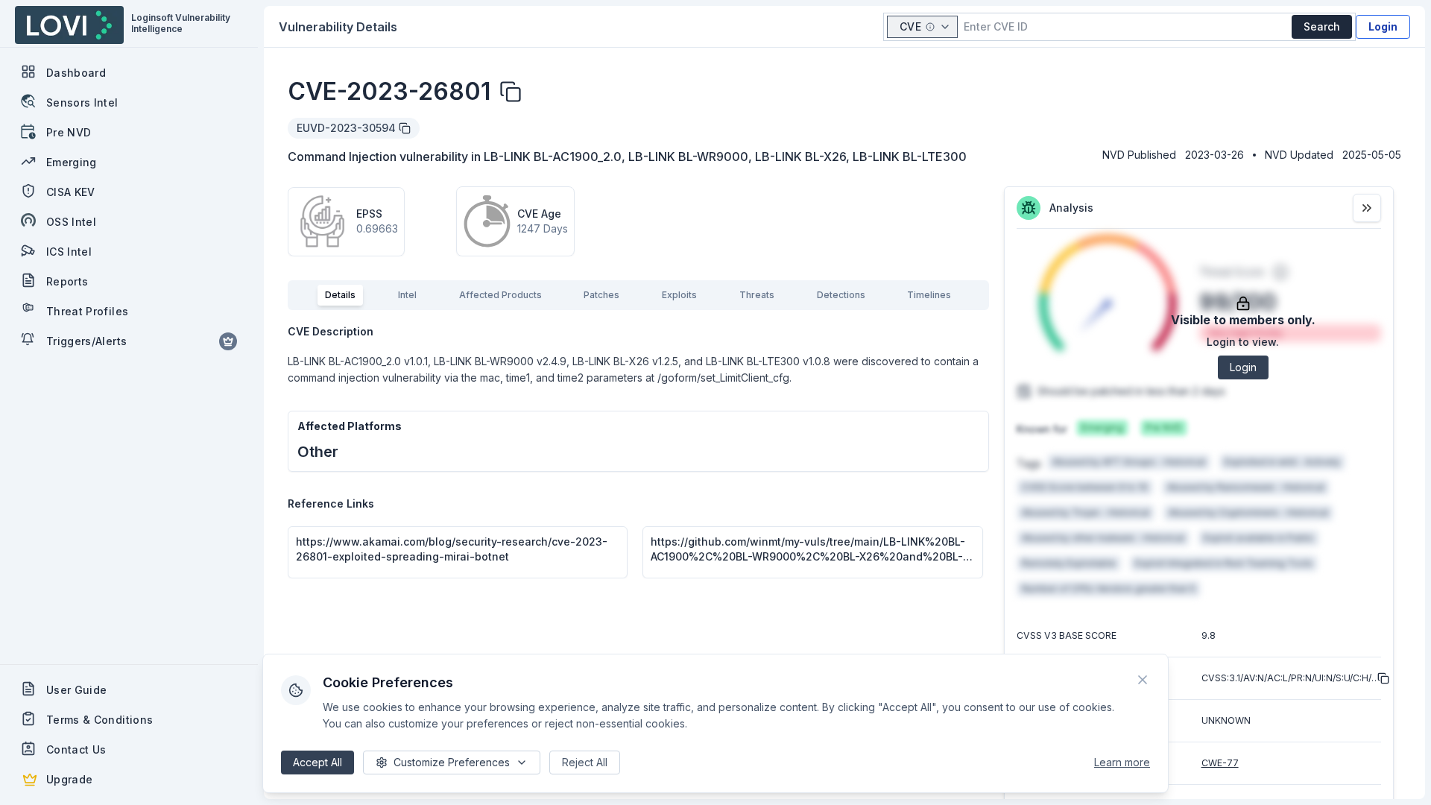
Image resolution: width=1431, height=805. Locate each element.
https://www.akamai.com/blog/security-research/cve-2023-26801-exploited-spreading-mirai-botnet (451, 549)
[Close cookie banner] (1142, 679)
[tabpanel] (638, 451)
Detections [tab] (841, 294)
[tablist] (638, 295)
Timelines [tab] (929, 294)
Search (1322, 26)
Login (1382, 26)
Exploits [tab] (679, 294)
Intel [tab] (407, 294)
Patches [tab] (601, 294)
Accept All (317, 762)
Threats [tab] (756, 294)
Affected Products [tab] (500, 294)
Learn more (1122, 762)
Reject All (584, 762)
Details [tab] (340, 294)
